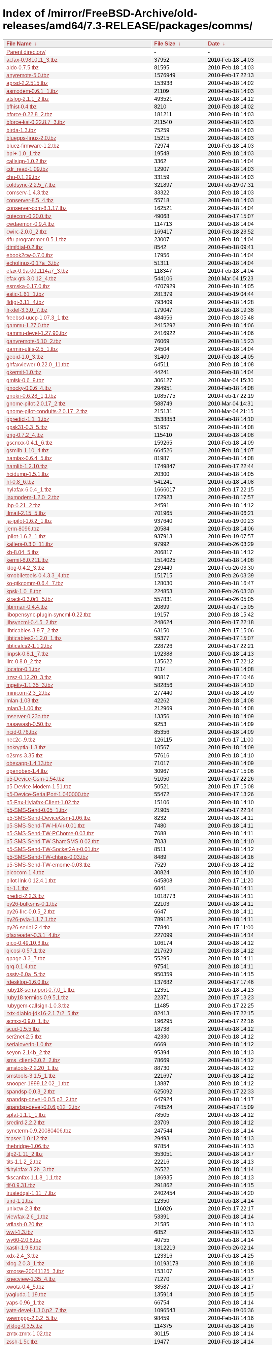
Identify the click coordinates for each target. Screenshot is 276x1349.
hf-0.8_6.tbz (20, 482)
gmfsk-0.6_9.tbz (25, 380)
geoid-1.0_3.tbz (24, 357)
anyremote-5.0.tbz (27, 75)
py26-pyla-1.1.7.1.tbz (31, 919)
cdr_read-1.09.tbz (27, 169)
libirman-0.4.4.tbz (26, 607)
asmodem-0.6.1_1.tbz (32, 91)
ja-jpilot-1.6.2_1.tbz (29, 521)
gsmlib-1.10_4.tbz (27, 450)
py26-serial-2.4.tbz (28, 927)
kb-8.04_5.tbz (22, 552)
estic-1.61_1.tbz (25, 294)
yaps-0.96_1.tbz (25, 1303)
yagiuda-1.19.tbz (26, 1294)
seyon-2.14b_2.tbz (28, 1052)
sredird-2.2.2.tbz (25, 1123)
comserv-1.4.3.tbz (27, 193)
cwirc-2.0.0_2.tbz (26, 232)
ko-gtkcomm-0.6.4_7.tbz (34, 583)
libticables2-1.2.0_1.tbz (34, 638)
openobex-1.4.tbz (27, 771)
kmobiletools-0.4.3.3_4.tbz (37, 575)
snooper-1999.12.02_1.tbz (37, 1083)
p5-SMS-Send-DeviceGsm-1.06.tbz (48, 818)
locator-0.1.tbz (23, 669)
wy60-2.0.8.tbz (23, 1240)
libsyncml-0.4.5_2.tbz (31, 622)
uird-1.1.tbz (19, 1201)
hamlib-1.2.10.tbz (26, 466)
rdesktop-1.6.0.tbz (27, 982)
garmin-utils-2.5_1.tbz (32, 349)
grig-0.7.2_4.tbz (24, 435)
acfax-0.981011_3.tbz (32, 60)
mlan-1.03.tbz (22, 700)
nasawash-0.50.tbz (28, 724)
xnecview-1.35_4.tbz (31, 1279)
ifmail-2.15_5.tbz (26, 513)
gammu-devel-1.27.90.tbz (36, 333)
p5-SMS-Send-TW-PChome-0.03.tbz (50, 833)
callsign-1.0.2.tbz (26, 161)
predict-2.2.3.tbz (25, 896)
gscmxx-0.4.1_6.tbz (29, 443)
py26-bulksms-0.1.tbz (31, 904)
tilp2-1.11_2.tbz (24, 1154)
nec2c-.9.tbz (20, 740)
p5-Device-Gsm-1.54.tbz (35, 779)
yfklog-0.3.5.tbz (24, 1326)
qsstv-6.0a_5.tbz (25, 974)
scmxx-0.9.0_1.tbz (27, 1021)
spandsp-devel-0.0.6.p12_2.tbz (43, 1107)
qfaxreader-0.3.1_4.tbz (33, 935)
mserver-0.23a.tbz (27, 716)
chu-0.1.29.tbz (23, 177)
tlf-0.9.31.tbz (20, 1185)
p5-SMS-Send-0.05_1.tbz (36, 810)
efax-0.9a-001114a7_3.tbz (37, 271)
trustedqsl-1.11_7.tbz (31, 1193)
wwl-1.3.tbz (19, 1232)
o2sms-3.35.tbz (24, 755)
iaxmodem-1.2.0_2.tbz (32, 497)
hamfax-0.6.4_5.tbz (29, 458)
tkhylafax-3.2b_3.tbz (30, 1169)
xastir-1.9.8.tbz (23, 1248)
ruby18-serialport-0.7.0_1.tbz (40, 990)
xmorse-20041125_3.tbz (35, 1271)
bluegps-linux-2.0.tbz (31, 138)
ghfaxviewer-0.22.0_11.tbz (37, 364)
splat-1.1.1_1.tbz (26, 1115)
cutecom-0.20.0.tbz (28, 216)
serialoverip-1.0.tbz (29, 1044)
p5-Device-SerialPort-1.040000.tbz (47, 794)
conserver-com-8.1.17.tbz (36, 208)
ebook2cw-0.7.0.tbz (29, 255)
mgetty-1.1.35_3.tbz (29, 685)
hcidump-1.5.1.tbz (27, 474)
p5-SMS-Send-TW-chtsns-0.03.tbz (47, 857)
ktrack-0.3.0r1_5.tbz (29, 599)
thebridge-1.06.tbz (27, 1146)
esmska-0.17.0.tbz (28, 286)
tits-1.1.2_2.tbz (23, 1162)
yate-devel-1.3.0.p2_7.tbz (36, 1310)
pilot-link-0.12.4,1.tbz (31, 880)
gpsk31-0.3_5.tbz (26, 427)
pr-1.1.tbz (17, 888)
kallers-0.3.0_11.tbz (29, 544)
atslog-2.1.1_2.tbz (27, 99)
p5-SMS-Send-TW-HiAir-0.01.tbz (45, 826)
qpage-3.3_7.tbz (25, 958)
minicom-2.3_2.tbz (28, 693)
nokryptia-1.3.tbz (26, 747)
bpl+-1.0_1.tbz (23, 153)
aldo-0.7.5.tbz (22, 67)
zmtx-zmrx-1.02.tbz (28, 1334)
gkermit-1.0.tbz (23, 372)
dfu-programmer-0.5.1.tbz (36, 239)
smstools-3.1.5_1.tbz (31, 1076)
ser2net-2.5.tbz (24, 1037)
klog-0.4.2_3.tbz (25, 568)
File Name (19, 44)
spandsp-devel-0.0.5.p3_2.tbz (41, 1099)
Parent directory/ (25, 52)
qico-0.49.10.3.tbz (27, 943)
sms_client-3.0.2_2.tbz (33, 1060)
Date (214, 44)
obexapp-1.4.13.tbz (29, 763)
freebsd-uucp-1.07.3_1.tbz (37, 318)
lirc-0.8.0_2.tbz (23, 661)
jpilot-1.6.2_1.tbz (26, 536)
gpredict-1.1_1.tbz (27, 419)
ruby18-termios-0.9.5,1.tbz (37, 997)
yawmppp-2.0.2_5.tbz (32, 1318)
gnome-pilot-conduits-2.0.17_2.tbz (47, 411)
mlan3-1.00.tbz (24, 708)
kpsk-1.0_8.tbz (23, 591)
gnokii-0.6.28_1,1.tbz (31, 396)
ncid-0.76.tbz (21, 732)
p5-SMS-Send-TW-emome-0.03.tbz (48, 865)
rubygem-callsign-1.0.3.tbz (37, 1006)
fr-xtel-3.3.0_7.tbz (26, 310)
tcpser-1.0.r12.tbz (26, 1138)
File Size (164, 44)
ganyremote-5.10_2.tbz (33, 341)
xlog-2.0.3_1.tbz (25, 1263)
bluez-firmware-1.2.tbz (32, 146)
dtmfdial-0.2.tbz (24, 247)
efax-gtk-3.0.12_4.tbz (31, 278)
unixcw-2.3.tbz (23, 1208)
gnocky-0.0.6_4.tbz (28, 388)
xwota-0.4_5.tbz (25, 1287)
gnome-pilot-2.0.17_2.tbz (36, 404)
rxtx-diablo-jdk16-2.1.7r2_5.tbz (42, 1013)
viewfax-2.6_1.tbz (27, 1217)
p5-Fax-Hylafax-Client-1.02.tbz (42, 802)
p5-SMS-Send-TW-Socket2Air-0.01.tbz (52, 849)
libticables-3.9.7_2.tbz (32, 630)
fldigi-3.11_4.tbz (25, 302)
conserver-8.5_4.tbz (30, 200)
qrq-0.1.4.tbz (21, 966)
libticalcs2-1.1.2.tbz (29, 646)
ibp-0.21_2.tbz (23, 505)
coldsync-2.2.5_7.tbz (31, 185)
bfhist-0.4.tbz (21, 107)
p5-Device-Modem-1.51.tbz (38, 786)
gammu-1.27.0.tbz (27, 325)
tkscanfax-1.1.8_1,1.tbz (33, 1177)
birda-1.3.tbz (21, 130)
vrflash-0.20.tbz (24, 1224)
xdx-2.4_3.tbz (22, 1256)
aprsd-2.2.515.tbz (27, 83)
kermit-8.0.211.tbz (27, 560)
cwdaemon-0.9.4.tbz (30, 224)
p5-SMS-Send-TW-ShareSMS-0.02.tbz (52, 841)
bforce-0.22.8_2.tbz (29, 114)
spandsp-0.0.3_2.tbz (30, 1092)
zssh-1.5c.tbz (22, 1342)
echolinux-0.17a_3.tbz (32, 263)
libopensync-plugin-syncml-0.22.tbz (48, 615)
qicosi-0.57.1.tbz (25, 951)
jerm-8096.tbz (22, 529)
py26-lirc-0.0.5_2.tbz (30, 912)
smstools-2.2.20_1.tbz (32, 1068)
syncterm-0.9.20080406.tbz (38, 1131)
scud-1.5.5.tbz (23, 1029)
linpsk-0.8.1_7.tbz (27, 654)
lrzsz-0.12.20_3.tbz (28, 677)
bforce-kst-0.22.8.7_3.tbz (35, 122)
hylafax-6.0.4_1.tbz (28, 489)
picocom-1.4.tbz (25, 872)
